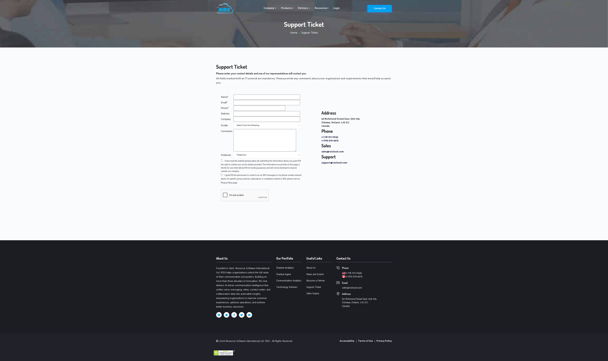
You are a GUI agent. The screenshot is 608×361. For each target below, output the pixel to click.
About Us (311, 268)
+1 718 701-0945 (329, 137)
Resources (321, 8)
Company (269, 8)
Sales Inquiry (312, 293)
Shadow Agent (283, 274)
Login (336, 8)
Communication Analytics (288, 281)
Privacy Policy (227, 183)
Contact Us (380, 8)
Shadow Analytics (285, 268)
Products (286, 8)
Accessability (347, 341)
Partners (303, 8)
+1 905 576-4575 (330, 141)
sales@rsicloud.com (332, 152)
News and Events (315, 274)
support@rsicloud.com (334, 163)
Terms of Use (365, 341)
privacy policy (250, 161)
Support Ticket (313, 287)
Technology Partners (287, 287)
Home (293, 33)
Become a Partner (315, 281)
